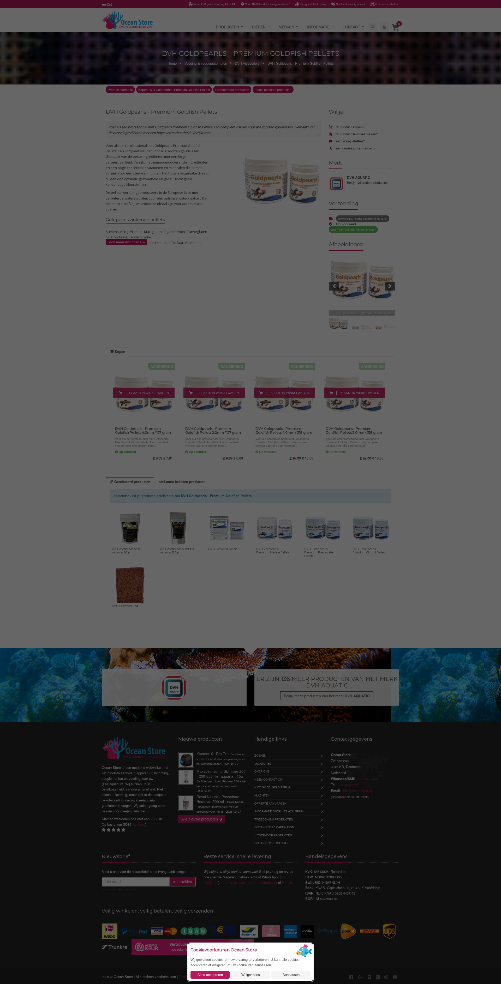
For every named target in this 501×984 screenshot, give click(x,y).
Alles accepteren (210, 975)
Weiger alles (250, 975)
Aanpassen (291, 975)
